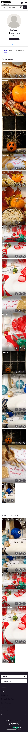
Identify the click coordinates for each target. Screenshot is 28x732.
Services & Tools (6, 715)
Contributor (4, 707)
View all (10, 59)
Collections (20, 51)
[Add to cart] (24, 76)
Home (5, 51)
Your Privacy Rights (19, 720)
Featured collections (7, 699)
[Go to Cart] (21, 2)
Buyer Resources (6, 703)
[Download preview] (16, 76)
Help (2, 691)
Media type (4, 695)
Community (4, 711)
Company (4, 687)
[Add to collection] (20, 76)
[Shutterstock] (14, 723)
